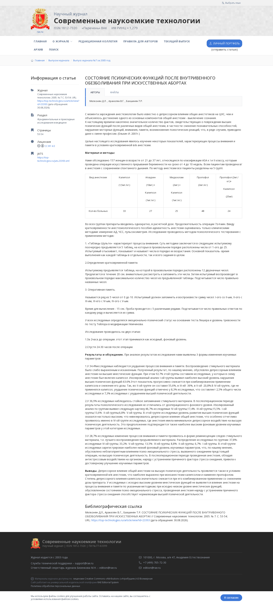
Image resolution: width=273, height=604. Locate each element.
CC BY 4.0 (50, 146)
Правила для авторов (140, 41)
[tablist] (163, 92)
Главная (40, 41)
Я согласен (231, 597)
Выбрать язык (233, 2)
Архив (38, 49)
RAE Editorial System (108, 582)
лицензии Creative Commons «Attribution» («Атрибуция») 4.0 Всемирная (112, 578)
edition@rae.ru (108, 567)
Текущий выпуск (177, 41)
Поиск (54, 49)
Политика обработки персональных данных (55, 586)
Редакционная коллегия (98, 41)
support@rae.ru (84, 563)
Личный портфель (226, 43)
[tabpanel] (163, 101)
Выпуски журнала (58, 60)
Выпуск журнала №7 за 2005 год (91, 60)
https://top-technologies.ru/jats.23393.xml (53, 159)
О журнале (61, 41)
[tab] (95, 92)
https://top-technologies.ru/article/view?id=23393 (120, 520)
